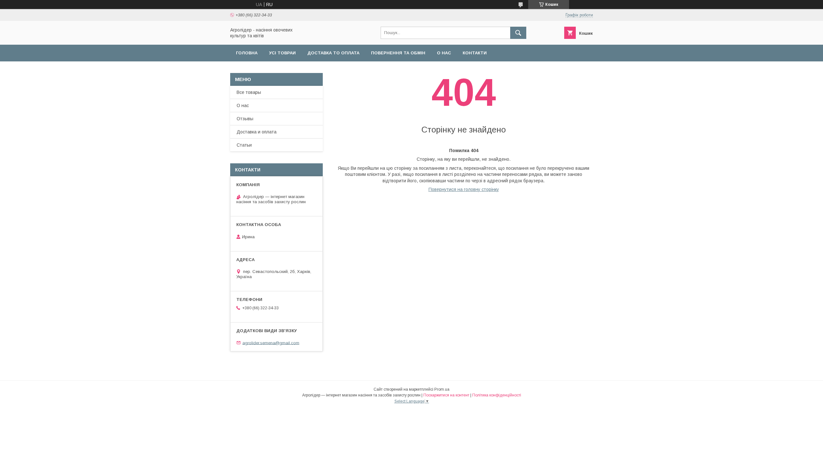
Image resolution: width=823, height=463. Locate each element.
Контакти (475, 52)
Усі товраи (282, 52)
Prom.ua (441, 389)
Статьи (244, 145)
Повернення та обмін (398, 52)
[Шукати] (518, 33)
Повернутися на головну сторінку (464, 189)
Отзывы (245, 118)
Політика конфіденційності (496, 395)
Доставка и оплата (256, 131)
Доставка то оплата (333, 52)
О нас (444, 52)
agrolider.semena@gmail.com (270, 342)
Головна (247, 52)
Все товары (249, 92)
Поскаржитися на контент (446, 395)
